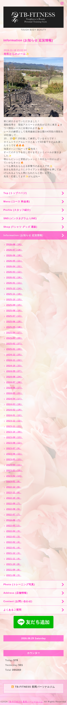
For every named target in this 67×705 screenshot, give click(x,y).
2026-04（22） (14, 266)
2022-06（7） (13, 520)
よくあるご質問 (12, 609)
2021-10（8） (13, 564)
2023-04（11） (14, 465)
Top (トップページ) (15, 193)
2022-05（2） (13, 525)
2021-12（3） (13, 553)
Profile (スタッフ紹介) (17, 210)
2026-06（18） (14, 255)
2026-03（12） (14, 272)
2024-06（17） (14, 388)
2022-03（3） (13, 536)
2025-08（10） (14, 310)
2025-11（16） (14, 294)
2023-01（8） (13, 481)
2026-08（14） (14, 244)
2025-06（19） (14, 321)
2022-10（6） (13, 498)
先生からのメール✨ (16, 53)
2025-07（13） (14, 316)
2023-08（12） (14, 443)
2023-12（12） (14, 421)
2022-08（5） (13, 509)
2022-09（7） (13, 503)
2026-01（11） (14, 283)
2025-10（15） (14, 299)
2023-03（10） (14, 470)
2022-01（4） (13, 547)
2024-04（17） (14, 399)
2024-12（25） (14, 354)
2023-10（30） (14, 432)
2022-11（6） (13, 492)
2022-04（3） (13, 531)
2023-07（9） (13, 448)
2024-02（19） (14, 410)
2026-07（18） (14, 250)
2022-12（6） (13, 487)
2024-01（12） (14, 415)
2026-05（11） (14, 261)
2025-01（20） (14, 349)
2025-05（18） (14, 327)
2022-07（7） (13, 514)
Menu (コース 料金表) (16, 201)
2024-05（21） (14, 393)
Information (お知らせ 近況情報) (23, 235)
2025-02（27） (14, 343)
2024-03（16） (14, 404)
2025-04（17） (14, 332)
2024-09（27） (14, 371)
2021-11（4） (13, 558)
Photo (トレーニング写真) (19, 584)
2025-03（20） (14, 338)
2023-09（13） (14, 437)
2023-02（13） (14, 476)
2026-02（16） (14, 277)
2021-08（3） (13, 575)
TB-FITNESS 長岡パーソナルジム (25, 702)
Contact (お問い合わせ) (17, 601)
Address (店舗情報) (15, 592)
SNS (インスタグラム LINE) (20, 218)
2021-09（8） (13, 570)
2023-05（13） (14, 459)
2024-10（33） (14, 365)
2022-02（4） (13, 542)
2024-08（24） (14, 377)
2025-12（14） (14, 288)
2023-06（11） (14, 454)
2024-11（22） (14, 360)
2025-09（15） (14, 305)
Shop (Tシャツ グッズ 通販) (20, 226)
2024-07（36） (14, 382)
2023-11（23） (14, 426)
